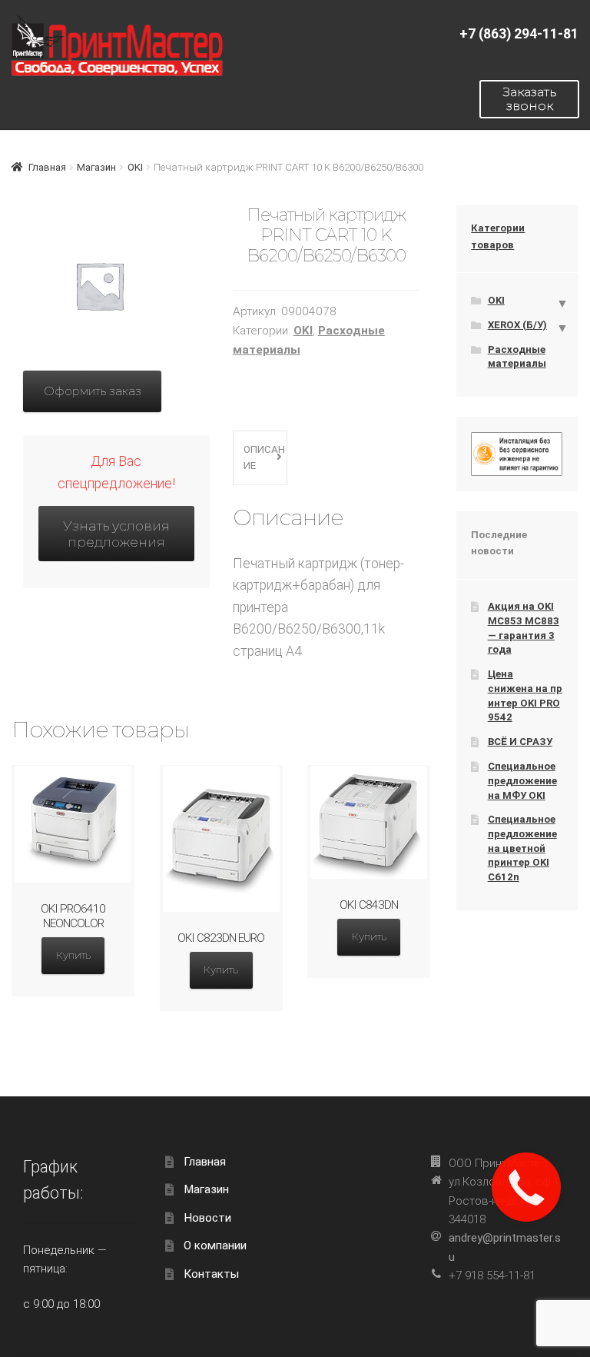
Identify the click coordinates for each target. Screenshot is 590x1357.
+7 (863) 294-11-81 (518, 34)
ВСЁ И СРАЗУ (520, 741)
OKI (135, 167)
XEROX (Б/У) (517, 325)
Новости (207, 1218)
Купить (73, 955)
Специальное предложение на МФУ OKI (522, 780)
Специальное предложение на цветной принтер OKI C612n (522, 848)
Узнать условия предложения (116, 533)
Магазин (96, 167)
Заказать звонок (529, 99)
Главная (47, 167)
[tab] (260, 458)
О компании (215, 1245)
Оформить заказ (92, 391)
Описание (264, 457)
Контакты (211, 1274)
